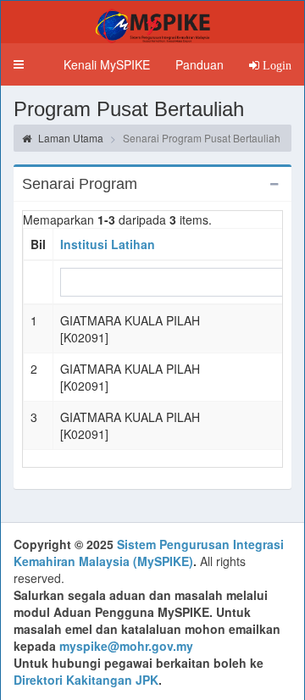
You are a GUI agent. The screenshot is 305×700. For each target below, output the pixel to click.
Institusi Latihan (107, 244)
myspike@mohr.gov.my (126, 645)
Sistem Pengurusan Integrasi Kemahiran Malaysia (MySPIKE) (149, 552)
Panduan (199, 64)
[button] (18, 64)
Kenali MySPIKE (107, 64)
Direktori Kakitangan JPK (86, 679)
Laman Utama (69, 138)
